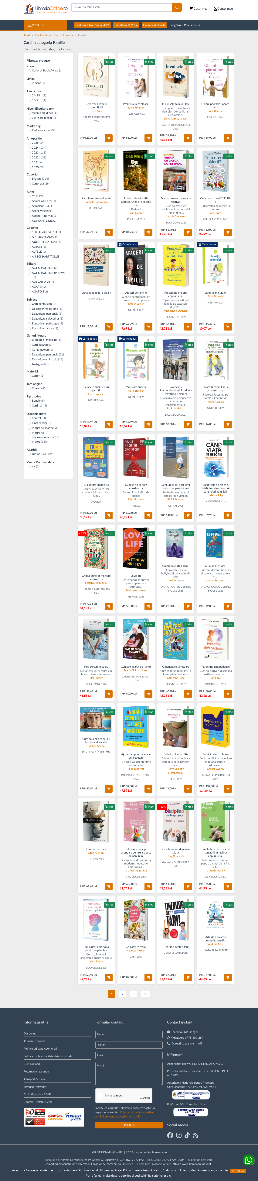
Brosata (40, 178)
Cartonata (40, 183)
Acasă (27, 35)
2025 (38, 142)
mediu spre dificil (44, 113)
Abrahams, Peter (44, 201)
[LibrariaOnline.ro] (46, 9)
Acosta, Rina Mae (44, 215)
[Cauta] (177, 7)
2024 (39, 147)
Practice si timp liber (47, 35)
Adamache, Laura (44, 220)
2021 (38, 162)
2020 (38, 167)
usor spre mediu (44, 117)
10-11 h (39, 100)
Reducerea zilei (43, 130)
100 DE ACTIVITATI (46, 232)
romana (38, 83)
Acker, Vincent (42, 211)
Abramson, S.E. (43, 206)
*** (37, 196)
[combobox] (121, 7)
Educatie (68, 35)
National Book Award (47, 70)
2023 (39, 152)
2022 (39, 157)
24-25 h (39, 95)
